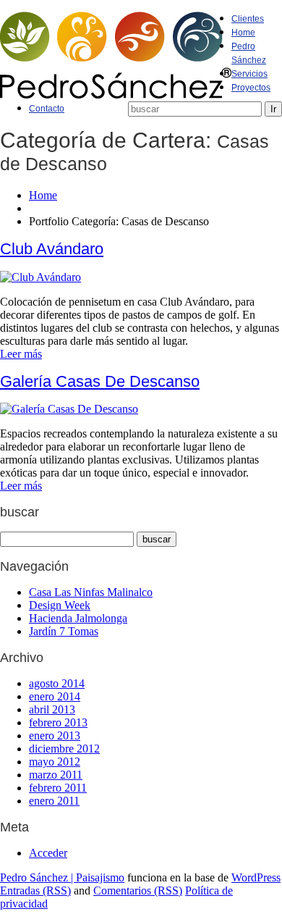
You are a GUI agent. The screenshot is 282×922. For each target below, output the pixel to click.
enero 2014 (54, 696)
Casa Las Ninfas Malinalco (91, 592)
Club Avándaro (51, 249)
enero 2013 (54, 735)
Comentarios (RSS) (137, 890)
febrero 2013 (58, 722)
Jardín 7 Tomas (63, 631)
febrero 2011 (58, 787)
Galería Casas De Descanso (100, 381)
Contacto (46, 109)
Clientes (247, 19)
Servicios (249, 74)
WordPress (256, 877)
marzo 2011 (55, 774)
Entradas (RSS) (35, 890)
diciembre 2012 (64, 748)
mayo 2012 (54, 761)
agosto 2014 (57, 683)
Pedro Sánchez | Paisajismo (62, 877)
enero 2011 (54, 801)
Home (243, 33)
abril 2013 (52, 709)
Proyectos (250, 88)
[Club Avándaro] (40, 277)
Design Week (59, 605)
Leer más (21, 354)
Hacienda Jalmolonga (78, 618)
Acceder (48, 853)
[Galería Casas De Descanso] (69, 409)
